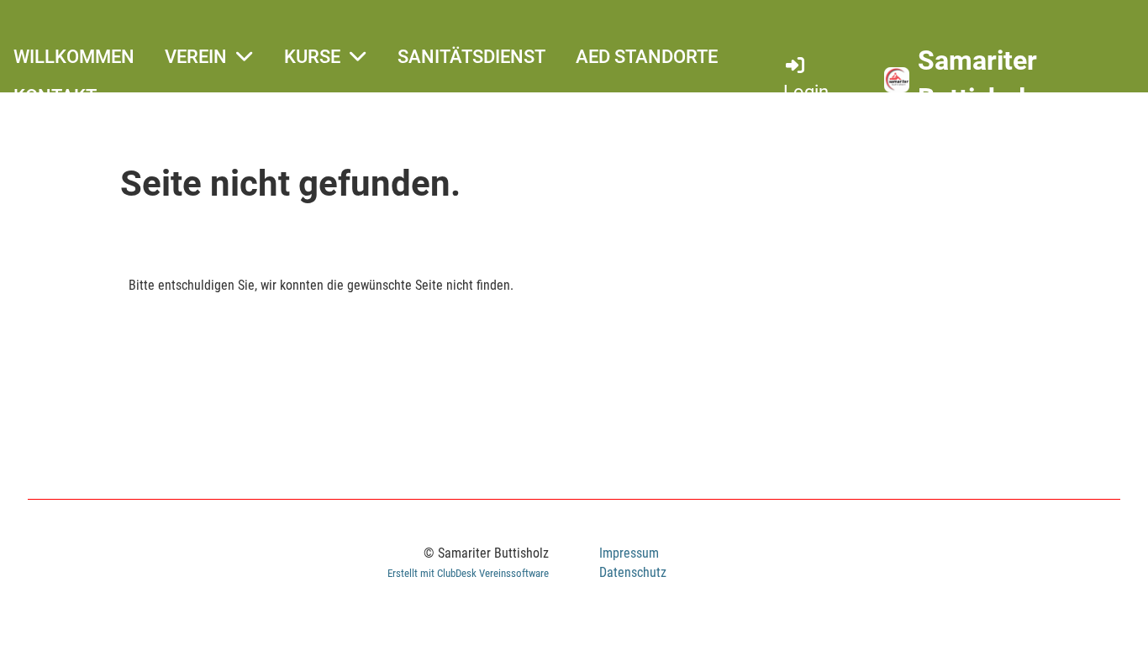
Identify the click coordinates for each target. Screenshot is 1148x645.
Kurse (312, 56)
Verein (196, 56)
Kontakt (55, 96)
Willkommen (73, 56)
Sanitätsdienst (471, 56)
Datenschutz (632, 572)
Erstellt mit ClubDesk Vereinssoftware (468, 573)
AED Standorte (647, 56)
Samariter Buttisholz (978, 79)
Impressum (629, 553)
